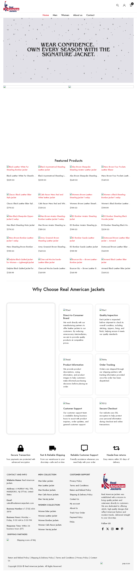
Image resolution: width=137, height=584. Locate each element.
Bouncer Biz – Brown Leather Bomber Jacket (84, 268)
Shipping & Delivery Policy (81, 494)
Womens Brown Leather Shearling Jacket (84, 203)
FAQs (72, 521)
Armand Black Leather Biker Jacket (115, 268)
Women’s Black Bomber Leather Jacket (115, 203)
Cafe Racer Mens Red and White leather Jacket (52, 203)
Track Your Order (77, 512)
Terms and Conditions (79, 485)
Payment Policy (76, 517)
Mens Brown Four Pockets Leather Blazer (115, 175)
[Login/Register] (124, 5)
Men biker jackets (45, 481)
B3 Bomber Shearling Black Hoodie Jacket (115, 225)
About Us (74, 508)
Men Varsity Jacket (46, 499)
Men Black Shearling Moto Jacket (20, 225)
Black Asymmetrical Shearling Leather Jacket (52, 175)
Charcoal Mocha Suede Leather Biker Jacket (52, 268)
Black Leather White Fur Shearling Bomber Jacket (21, 175)
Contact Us (74, 499)
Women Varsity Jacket (47, 529)
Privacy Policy (76, 481)
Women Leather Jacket (47, 515)
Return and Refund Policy (80, 490)
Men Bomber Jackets (47, 490)
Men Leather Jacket (46, 485)
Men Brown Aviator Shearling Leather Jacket (52, 225)
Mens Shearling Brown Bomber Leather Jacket (21, 246)
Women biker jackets (47, 511)
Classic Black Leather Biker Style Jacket (21, 203)
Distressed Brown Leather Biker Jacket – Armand (115, 246)
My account (75, 503)
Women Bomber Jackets (48, 520)
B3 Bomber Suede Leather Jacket (84, 246)
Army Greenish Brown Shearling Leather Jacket (52, 246)
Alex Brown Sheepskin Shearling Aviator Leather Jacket (84, 175)
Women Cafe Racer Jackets (50, 524)
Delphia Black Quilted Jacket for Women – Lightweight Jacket (21, 268)
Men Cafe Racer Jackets (48, 494)
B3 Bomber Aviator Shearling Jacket (84, 225)
